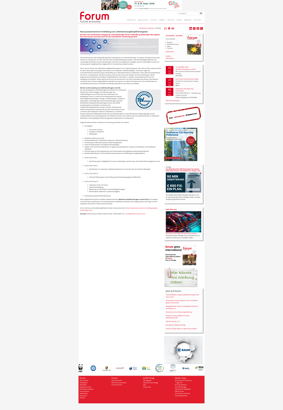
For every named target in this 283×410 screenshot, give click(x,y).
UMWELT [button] (162, 20)
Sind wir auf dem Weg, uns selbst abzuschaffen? (181, 233)
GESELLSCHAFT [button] (143, 20)
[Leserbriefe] (165, 28)
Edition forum (179, 391)
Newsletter (83, 385)
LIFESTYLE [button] (170, 20)
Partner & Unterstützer (118, 383)
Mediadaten (84, 383)
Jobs (144, 385)
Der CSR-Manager (180, 387)
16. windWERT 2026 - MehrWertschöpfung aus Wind (186, 68)
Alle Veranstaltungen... (173, 101)
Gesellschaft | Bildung (146, 28)
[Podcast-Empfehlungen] (169, 28)
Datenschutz (84, 393)
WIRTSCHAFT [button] (131, 20)
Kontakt (82, 398)
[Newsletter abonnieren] (172, 28)
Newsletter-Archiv (85, 387)
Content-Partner (116, 385)
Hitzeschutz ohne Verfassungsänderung (179, 312)
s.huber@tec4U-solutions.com (135, 214)
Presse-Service (84, 391)
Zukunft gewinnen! (181, 396)
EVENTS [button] (179, 20)
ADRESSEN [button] (187, 20)
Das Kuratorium (116, 380)
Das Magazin (147, 380)
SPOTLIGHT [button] (197, 20)
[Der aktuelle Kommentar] (183, 116)
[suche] (201, 13)
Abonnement (84, 380)
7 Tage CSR (178, 383)
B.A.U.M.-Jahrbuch (181, 385)
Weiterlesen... (170, 52)
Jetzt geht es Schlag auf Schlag (175, 325)
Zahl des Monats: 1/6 (172, 321)
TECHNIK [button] (154, 20)
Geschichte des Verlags (150, 383)
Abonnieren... (170, 58)
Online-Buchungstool (87, 389)
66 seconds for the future (183, 380)
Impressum (83, 396)
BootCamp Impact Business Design (187, 79)
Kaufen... (168, 56)
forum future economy (182, 393)
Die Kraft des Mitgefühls (183, 389)
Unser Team (147, 387)
